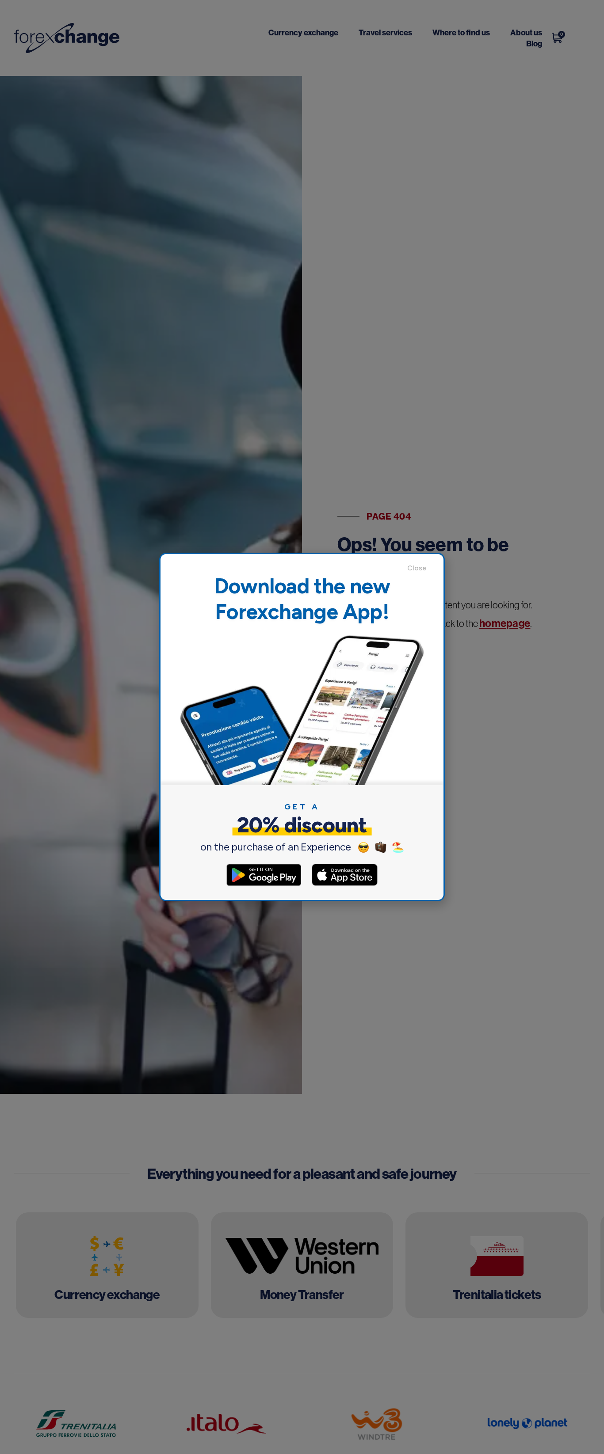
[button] (421, 568)
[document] (302, 727)
